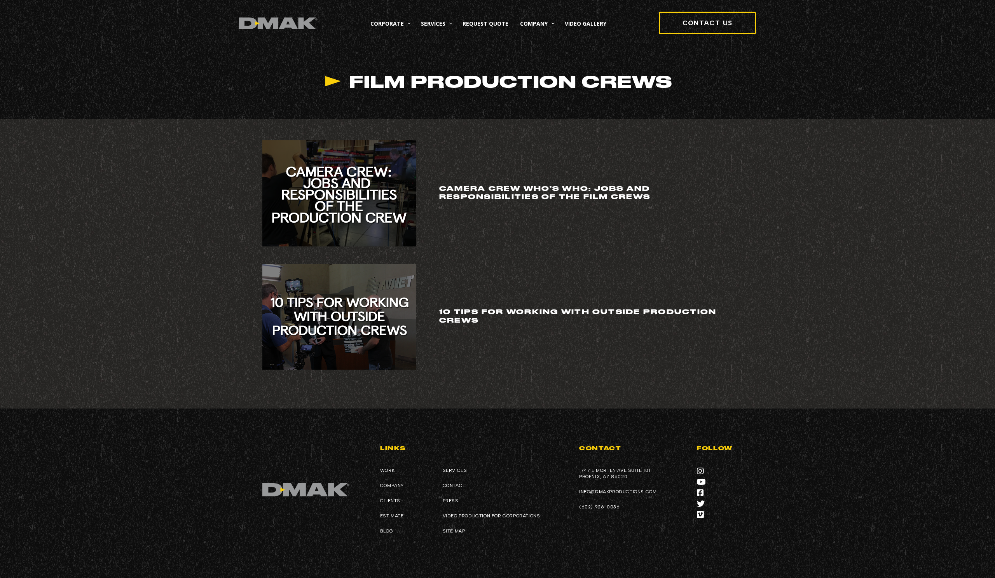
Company (392, 485)
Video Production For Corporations (491, 516)
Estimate (392, 516)
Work (387, 470)
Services (455, 470)
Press (451, 500)
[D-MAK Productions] (278, 23)
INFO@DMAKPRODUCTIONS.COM (617, 491)
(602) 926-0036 (599, 507)
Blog (386, 531)
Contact (454, 485)
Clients (390, 500)
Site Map (454, 531)
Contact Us (708, 23)
